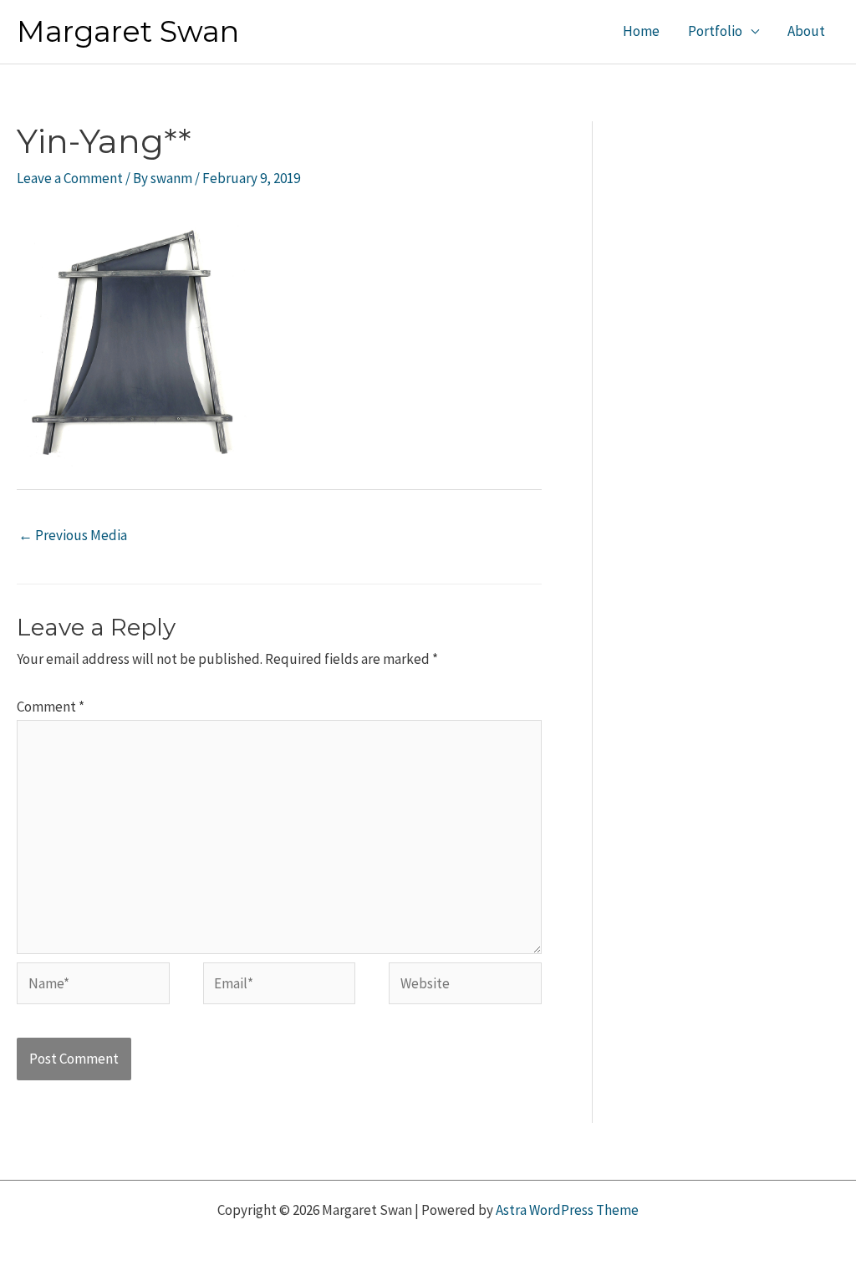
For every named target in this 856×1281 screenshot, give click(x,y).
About (806, 31)
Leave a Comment (70, 178)
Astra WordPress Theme (567, 1210)
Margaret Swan (128, 31)
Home (641, 31)
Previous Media (72, 535)
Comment (50, 706)
